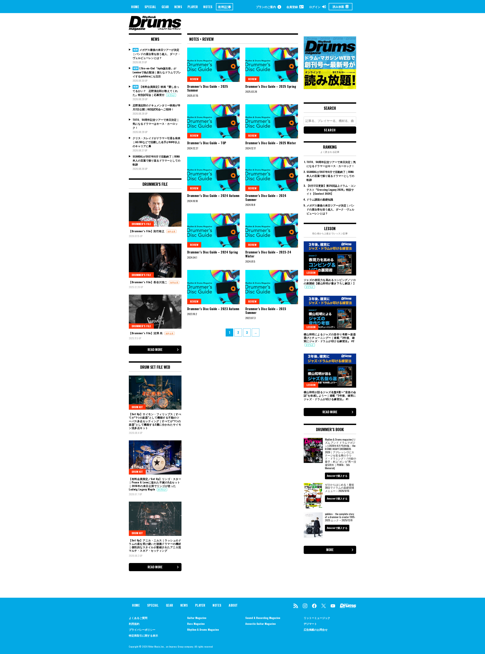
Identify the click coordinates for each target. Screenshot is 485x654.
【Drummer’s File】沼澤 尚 (146, 333)
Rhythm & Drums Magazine (203, 629)
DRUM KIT (137, 407)
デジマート (310, 624)
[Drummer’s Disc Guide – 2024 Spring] (213, 230)
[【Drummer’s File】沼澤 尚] (155, 312)
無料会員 (171, 231)
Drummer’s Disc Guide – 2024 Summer (265, 197)
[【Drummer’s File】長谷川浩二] (155, 261)
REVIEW (194, 79)
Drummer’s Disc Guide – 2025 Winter (270, 143)
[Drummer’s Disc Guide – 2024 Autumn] (213, 174)
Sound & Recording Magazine (262, 618)
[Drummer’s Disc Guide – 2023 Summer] (271, 287)
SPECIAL (150, 6)
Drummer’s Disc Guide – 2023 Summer (265, 311)
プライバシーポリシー (142, 629)
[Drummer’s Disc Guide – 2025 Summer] (213, 65)
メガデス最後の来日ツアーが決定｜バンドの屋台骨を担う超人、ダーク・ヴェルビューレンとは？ (156, 54)
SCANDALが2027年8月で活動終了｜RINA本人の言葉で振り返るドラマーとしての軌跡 (156, 160)
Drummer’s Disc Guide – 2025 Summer (207, 88)
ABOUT (233, 605)
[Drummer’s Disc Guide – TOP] (213, 121)
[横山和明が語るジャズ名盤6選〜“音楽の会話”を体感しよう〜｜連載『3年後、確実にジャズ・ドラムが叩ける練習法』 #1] (330, 371)
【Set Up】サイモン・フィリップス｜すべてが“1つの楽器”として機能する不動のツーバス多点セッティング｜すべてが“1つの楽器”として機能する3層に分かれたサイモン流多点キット (155, 421)
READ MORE (155, 349)
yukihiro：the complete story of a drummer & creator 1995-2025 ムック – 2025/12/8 (340, 517)
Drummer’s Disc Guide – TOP (206, 143)
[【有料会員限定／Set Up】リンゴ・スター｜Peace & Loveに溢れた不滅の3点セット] (155, 457)
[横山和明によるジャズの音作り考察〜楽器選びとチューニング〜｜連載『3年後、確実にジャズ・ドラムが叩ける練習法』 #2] (330, 313)
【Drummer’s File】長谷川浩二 (148, 282)
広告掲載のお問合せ (316, 629)
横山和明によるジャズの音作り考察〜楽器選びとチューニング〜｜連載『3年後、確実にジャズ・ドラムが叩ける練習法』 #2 (330, 337)
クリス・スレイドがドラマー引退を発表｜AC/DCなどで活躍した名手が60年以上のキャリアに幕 (156, 142)
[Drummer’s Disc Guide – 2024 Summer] (271, 174)
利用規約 (134, 624)
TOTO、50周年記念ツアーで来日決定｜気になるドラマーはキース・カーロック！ (156, 123)
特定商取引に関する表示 (143, 635)
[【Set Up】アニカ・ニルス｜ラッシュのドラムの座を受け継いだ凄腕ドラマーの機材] (155, 519)
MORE (330, 549)
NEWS (178, 6)
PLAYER (193, 6)
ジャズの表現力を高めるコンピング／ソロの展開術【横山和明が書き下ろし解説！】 (330, 281)
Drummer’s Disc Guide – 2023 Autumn (213, 309)
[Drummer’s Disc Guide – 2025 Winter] (271, 121)
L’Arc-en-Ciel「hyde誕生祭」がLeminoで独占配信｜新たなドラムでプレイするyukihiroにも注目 (157, 72)
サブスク (171, 95)
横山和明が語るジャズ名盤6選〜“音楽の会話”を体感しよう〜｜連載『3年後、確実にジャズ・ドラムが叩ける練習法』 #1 (330, 395)
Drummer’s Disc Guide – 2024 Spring (212, 252)
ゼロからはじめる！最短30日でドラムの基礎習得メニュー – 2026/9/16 (339, 487)
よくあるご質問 (138, 618)
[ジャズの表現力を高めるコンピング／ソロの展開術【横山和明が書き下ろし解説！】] (330, 258)
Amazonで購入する (337, 476)
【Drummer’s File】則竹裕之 (147, 231)
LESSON (311, 272)
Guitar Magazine (196, 618)
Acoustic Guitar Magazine (260, 624)
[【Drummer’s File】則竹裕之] (155, 210)
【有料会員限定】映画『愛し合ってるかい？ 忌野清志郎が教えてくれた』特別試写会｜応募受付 (156, 91)
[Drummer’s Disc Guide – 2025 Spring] (271, 65)
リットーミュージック (317, 618)
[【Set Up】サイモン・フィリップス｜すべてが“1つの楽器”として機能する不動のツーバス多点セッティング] (155, 393)
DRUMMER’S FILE (141, 224)
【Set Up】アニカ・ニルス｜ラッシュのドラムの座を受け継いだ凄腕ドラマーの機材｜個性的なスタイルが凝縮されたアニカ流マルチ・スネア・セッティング (155, 545)
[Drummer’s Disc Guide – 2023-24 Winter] (271, 230)
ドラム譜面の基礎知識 (320, 199)
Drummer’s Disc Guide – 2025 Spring (270, 86)
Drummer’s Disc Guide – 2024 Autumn (213, 195)
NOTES (208, 6)
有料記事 (224, 6)
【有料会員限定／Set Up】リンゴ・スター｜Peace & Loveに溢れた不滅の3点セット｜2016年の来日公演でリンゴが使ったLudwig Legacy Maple (155, 484)
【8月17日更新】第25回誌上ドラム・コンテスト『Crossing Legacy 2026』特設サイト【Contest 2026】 (331, 189)
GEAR (165, 6)
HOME (135, 6)
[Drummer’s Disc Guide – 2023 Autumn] (213, 287)
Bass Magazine (196, 624)
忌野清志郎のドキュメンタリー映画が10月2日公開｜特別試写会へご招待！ (156, 107)
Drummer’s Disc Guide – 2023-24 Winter (268, 254)
